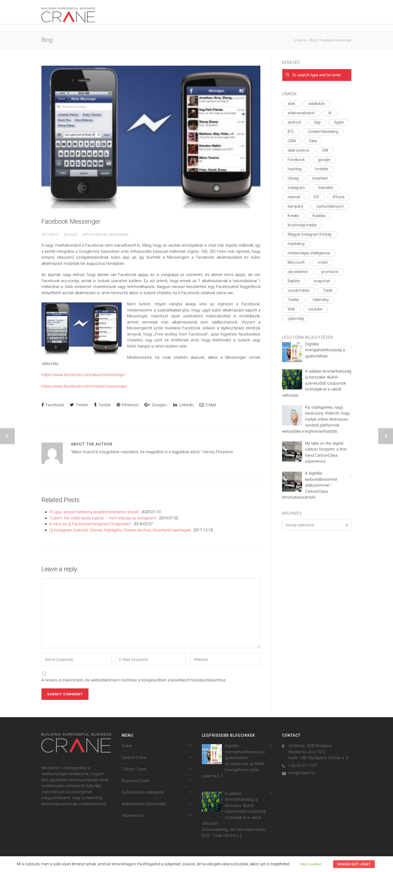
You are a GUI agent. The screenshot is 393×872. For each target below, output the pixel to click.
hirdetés (321, 169)
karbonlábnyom (330, 206)
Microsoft (296, 262)
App (85, 234)
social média (298, 290)
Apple (339, 122)
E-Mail (210, 405)
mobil (323, 262)
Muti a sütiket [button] (310, 864)
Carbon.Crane (134, 757)
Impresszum (133, 815)
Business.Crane (136, 780)
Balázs (70, 234)
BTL (291, 131)
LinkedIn (186, 405)
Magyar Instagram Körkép (310, 234)
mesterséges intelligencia (309, 253)
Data (313, 141)
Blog (313, 40)
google (324, 159)
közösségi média (302, 225)
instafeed (320, 178)
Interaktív (325, 188)
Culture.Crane (134, 769)
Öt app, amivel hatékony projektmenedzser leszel (93, 512)
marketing (296, 244)
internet (294, 197)
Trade (327, 290)
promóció (329, 272)
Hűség (293, 178)
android (294, 122)
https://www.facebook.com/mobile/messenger (84, 386)
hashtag (295, 169)
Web (291, 309)
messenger (118, 234)
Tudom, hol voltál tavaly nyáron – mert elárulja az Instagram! (102, 518)
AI (330, 113)
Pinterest (129, 405)
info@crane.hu (301, 773)
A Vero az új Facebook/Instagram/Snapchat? (90, 524)
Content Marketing (323, 131)
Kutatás (319, 216)
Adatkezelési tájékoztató (144, 804)
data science (298, 150)
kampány (295, 206)
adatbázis (317, 103)
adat (291, 103)
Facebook (98, 234)
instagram (296, 188)
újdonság (296, 318)
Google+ (159, 405)
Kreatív (293, 216)
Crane (127, 745)
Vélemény (321, 300)
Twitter (81, 405)
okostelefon (298, 272)
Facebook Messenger (71, 221)
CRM (292, 141)
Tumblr (104, 405)
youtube (315, 309)
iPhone (338, 197)
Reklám (294, 281)
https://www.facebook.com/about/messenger (83, 374)
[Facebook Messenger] (150, 137)
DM (325, 150)
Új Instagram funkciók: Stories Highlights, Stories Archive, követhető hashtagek (120, 530)
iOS (316, 197)
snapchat (322, 281)
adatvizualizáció (301, 113)
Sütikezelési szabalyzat (143, 792)
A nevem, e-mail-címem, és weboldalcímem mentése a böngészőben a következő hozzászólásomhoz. (134, 680)
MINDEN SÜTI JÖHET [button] (354, 864)
